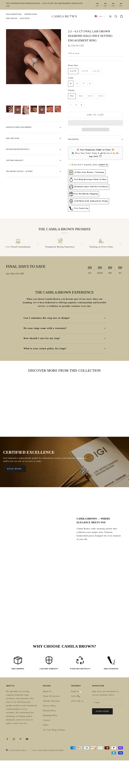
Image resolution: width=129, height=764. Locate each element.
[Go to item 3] (25, 110)
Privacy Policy (49, 706)
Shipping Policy (50, 715)
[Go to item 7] (57, 108)
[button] (95, 123)
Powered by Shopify (56, 750)
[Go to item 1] (9, 108)
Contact (46, 720)
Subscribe (102, 711)
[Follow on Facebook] (7, 739)
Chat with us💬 (78, 701)
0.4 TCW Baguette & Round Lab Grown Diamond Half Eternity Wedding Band (110, 419)
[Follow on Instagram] (14, 739)
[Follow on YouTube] (27, 739)
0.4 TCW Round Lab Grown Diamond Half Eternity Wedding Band (49, 417)
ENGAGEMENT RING (14, 14)
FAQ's (45, 725)
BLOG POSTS (25, 18)
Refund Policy (49, 711)
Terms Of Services (51, 696)
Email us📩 (76, 691)
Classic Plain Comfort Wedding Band (18, 415)
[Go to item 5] (41, 109)
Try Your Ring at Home (54, 730)
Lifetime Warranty (51, 701)
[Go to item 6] (49, 108)
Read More (14, 469)
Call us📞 (75, 696)
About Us (47, 691)
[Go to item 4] (33, 108)
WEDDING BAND (30, 14)
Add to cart (95, 115)
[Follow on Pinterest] (20, 739)
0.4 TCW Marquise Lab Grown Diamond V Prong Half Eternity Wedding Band (80, 419)
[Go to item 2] (17, 109)
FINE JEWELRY (12, 18)
